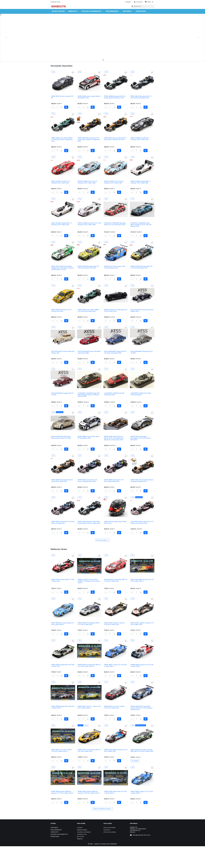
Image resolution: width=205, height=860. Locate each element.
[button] (138, 1)
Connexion (106, 830)
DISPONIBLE (54, 827)
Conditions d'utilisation (84, 832)
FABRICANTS (54, 832)
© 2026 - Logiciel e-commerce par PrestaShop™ (102, 844)
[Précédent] (6, 37)
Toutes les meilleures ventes (102, 809)
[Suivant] (198, 37)
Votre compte (107, 823)
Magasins (80, 839)
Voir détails (135, 761)
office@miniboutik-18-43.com (141, 835)
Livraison (79, 827)
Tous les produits (102, 540)
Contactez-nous (55, 2)
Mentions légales (82, 830)
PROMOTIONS (55, 836)
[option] (102, 38)
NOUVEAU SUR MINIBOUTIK (59, 834)
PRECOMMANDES (56, 830)
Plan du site (80, 836)
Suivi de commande (109, 827)
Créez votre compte (109, 832)
